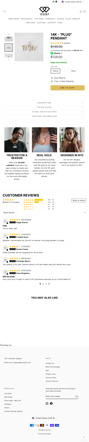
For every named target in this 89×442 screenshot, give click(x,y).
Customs (41, 23)
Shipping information (44, 116)
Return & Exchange (53, 367)
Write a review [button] (79, 200)
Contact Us (50, 363)
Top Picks (39, 19)
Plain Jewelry (73, 19)
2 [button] (43, 284)
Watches (30, 23)
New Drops (14, 19)
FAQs (60, 23)
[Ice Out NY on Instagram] (47, 403)
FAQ (47, 370)
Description (44, 103)
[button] (56, 43)
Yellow (55, 71)
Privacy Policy (51, 377)
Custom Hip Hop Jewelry (13, 411)
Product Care (51, 374)
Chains (60, 19)
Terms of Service (52, 381)
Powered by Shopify (44, 434)
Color (54, 66)
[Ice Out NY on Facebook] (51, 403)
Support (52, 23)
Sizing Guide (44, 107)
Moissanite (27, 19)
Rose (73, 71)
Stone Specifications (44, 112)
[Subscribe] (76, 396)
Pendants (50, 19)
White (64, 71)
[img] (15, 220)
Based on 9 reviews (11, 202)
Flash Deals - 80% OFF (12, 400)
